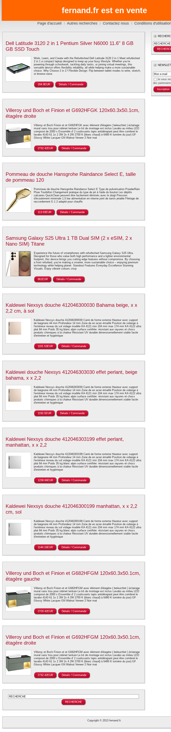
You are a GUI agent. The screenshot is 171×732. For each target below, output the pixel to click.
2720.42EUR (45, 611)
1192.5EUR (44, 413)
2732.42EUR (45, 148)
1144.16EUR (45, 547)
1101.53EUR (45, 346)
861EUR (43, 279)
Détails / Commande (71, 84)
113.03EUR (44, 212)
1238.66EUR (45, 480)
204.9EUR (44, 84)
